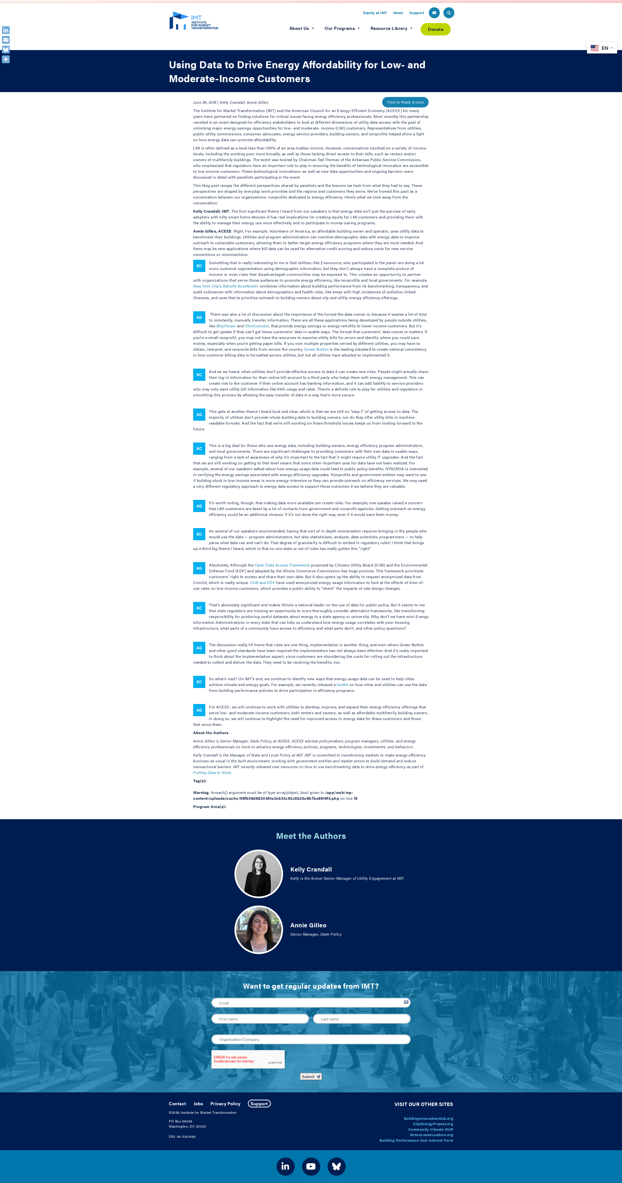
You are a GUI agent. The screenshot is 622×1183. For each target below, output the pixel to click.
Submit (308, 1076)
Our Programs (340, 28)
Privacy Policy (225, 1103)
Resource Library (389, 28)
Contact (177, 1103)
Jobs (198, 1103)
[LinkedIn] (6, 30)
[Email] (6, 40)
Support (416, 12)
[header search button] (448, 12)
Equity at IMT (375, 12)
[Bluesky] (6, 49)
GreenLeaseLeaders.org (431, 1134)
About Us (299, 28)
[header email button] (434, 12)
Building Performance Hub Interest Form (416, 1140)
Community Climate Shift (430, 1129)
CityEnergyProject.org (433, 1123)
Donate (435, 29)
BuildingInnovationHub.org (428, 1118)
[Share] (6, 59)
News (398, 12)
